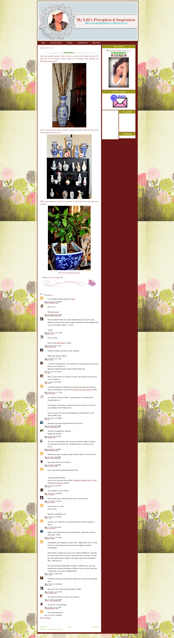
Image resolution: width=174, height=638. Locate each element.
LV (46, 373)
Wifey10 (47, 360)
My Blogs (70, 43)
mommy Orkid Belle (51, 316)
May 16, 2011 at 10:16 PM (53, 493)
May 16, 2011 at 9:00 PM (53, 457)
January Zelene (50, 466)
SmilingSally (49, 347)
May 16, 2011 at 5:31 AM (53, 346)
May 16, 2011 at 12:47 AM (53, 333)
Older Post (95, 627)
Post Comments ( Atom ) (55, 629)
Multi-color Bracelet (56, 483)
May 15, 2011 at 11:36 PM (53, 302)
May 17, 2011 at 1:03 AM (53, 501)
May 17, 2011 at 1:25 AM (53, 517)
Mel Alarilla (49, 437)
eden (46, 487)
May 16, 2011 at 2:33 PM (53, 426)
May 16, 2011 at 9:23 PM (53, 486)
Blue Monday (54, 312)
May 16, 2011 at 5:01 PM (53, 436)
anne (46, 383)
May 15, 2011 (92, 480)
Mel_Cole (48, 494)
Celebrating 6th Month (80, 480)
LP (46, 419)
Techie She (48, 393)
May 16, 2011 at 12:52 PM (53, 418)
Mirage (73, 299)
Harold (47, 295)
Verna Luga (49, 528)
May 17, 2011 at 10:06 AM (53, 584)
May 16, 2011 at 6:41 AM (53, 359)
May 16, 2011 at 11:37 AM (53, 392)
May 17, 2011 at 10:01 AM (53, 574)
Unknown (48, 502)
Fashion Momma (50, 303)
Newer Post (43, 627)
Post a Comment (45, 618)
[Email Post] (61, 277)
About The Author (56, 43)
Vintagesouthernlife (51, 427)
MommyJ (48, 334)
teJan (46, 585)
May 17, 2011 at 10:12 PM (53, 600)
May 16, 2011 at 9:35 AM (53, 372)
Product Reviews (82, 43)
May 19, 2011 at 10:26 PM (53, 615)
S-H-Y (47, 575)
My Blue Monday (60, 343)
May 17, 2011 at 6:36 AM (53, 527)
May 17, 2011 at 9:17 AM (53, 537)
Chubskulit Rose (50, 450)
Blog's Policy (96, 43)
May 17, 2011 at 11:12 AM (53, 592)
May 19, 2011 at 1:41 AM (53, 607)
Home (44, 43)
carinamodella (49, 593)
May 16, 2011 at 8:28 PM (53, 449)
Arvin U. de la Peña (51, 458)
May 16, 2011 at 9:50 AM (53, 382)
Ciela (46, 518)
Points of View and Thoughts (82, 389)
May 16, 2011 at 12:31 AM (53, 315)
